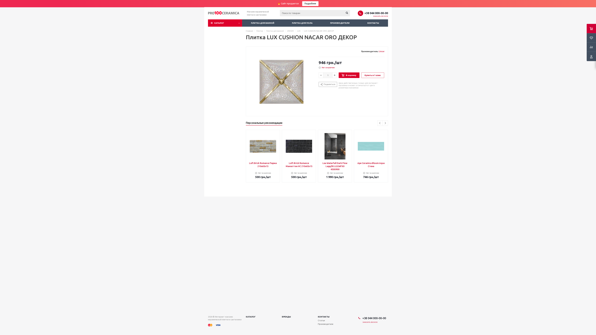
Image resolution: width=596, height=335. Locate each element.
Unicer (382, 51)
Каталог (219, 23)
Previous (380, 123)
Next (385, 123)
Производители (340, 23)
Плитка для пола (302, 23)
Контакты (373, 23)
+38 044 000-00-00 (376, 13)
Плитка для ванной (262, 23)
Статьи (321, 320)
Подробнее (310, 3)
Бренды (286, 317)
